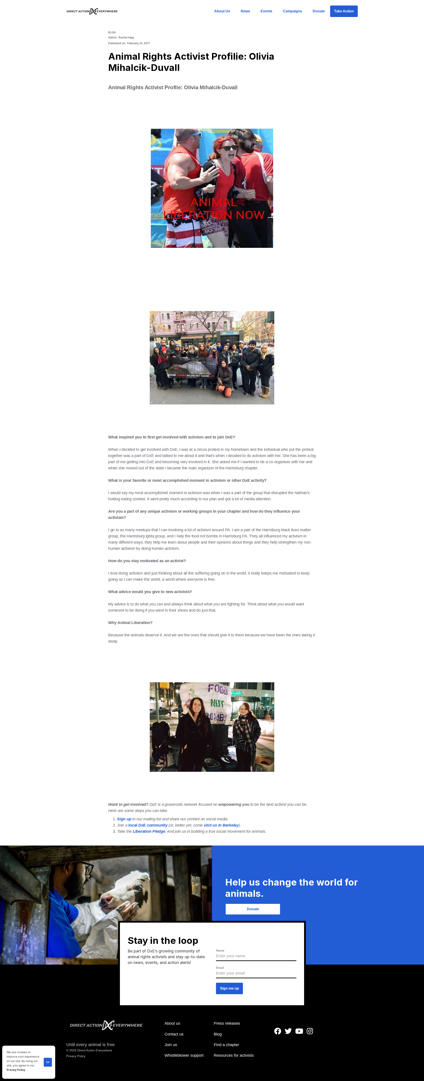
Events (266, 11)
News (245, 11)
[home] (94, 11)
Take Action (344, 11)
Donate (319, 11)
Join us (171, 1045)
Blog (218, 1034)
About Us (222, 11)
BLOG (112, 32)
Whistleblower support (184, 1055)
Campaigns (292, 11)
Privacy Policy (16, 1070)
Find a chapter (226, 1045)
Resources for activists (234, 1055)
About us (172, 1023)
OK (48, 1062)
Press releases (227, 1023)
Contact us (174, 1034)
